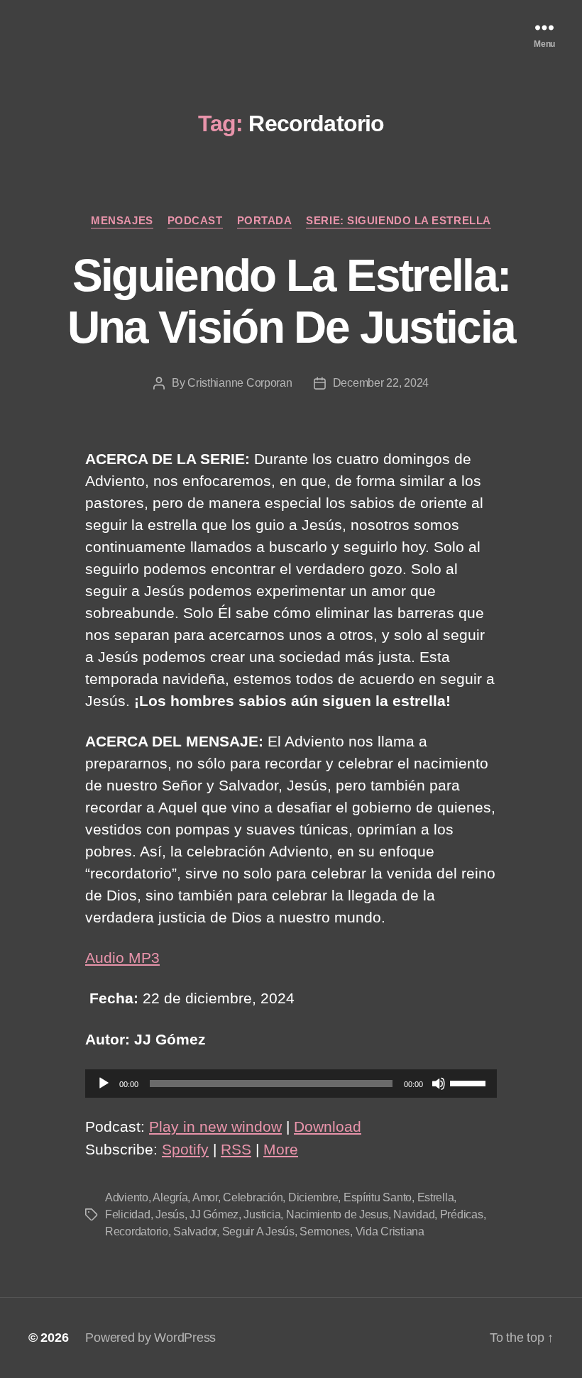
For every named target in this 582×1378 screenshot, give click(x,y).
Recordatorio (136, 1231)
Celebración (252, 1197)
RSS (236, 1149)
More (280, 1149)
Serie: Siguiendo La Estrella (398, 220)
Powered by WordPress (150, 1337)
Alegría (170, 1197)
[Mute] (439, 1083)
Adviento (126, 1197)
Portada (264, 220)
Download (327, 1126)
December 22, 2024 (381, 383)
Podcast (195, 220)
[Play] (104, 1083)
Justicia (261, 1214)
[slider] (470, 1082)
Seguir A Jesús (258, 1231)
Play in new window (215, 1126)
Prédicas (461, 1214)
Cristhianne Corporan (239, 383)
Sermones (325, 1231)
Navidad (413, 1214)
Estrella (435, 1197)
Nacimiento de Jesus (337, 1214)
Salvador (194, 1231)
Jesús (170, 1214)
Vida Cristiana (390, 1231)
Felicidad (127, 1214)
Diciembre (313, 1197)
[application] (291, 1083)
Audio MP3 (122, 957)
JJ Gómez (214, 1214)
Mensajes (122, 220)
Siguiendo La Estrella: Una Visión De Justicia (291, 301)
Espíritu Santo (378, 1197)
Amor (205, 1197)
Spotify (185, 1149)
